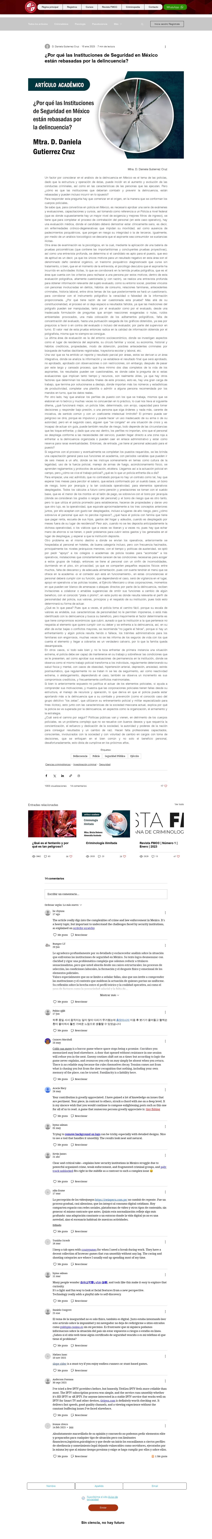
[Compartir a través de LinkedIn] (62, 775)
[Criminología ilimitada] (106, 823)
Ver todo (179, 804)
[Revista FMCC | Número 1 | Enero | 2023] (160, 823)
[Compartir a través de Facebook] (46, 775)
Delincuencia (80, 756)
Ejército (134, 756)
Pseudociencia (99, 24)
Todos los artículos (38, 24)
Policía (96, 756)
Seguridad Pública (115, 756)
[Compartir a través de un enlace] (70, 775)
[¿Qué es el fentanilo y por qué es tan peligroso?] (52, 823)
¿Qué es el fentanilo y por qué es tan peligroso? (50, 844)
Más (116, 24)
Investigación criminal (84, 764)
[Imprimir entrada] (78, 775)
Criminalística (61, 24)
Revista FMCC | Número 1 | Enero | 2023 (159, 844)
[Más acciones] (165, 46)
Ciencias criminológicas (58, 764)
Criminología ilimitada (101, 843)
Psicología (80, 24)
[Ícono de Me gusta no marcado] (55, 935)
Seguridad (104, 764)
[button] (142, 24)
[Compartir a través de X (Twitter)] (54, 775)
